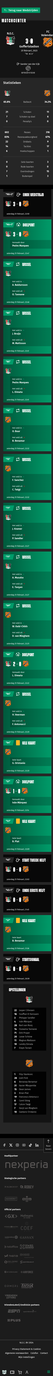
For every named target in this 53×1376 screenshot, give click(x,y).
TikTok (37, 1145)
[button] (48, 1371)
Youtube (24, 1145)
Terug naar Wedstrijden (23, 10)
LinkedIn (30, 1145)
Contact (44, 1353)
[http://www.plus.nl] (14, 1320)
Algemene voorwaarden (16, 1353)
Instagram (17, 1145)
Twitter (11, 1145)
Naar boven (48, 1147)
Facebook (4, 1145)
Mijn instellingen (26, 1357)
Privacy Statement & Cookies (26, 1349)
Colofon (34, 1353)
